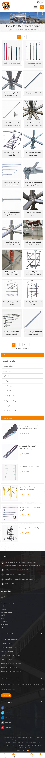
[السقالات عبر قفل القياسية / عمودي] (12, 290)
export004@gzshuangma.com (25, 579)
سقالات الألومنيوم (8, 366)
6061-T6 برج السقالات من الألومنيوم (29, 528)
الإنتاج (2, 606)
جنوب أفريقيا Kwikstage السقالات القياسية (11, 333)
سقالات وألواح (7, 376)
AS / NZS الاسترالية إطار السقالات (29, 466)
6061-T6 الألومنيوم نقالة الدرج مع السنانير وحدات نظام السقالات (28, 427)
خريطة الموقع (5, 624)
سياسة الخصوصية (6, 612)
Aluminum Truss (34, 742)
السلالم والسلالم (7, 381)
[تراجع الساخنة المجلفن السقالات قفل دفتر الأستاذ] (12, 230)
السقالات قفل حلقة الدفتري (10, 639)
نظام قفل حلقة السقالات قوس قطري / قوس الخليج (12, 124)
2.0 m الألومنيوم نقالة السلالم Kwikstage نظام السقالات (27, 447)
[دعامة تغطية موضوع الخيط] (12, 51)
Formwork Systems (34, 745)
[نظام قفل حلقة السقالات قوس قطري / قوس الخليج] (12, 110)
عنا (2, 600)
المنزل (3, 597)
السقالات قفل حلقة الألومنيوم (11, 663)
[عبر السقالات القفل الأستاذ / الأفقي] (33, 290)
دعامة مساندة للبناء (7, 651)
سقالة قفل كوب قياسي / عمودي (33, 214)
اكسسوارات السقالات (9, 386)
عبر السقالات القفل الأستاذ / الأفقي (33, 303)
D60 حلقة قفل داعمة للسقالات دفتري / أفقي (12, 273)
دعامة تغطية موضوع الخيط (12, 63)
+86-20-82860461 (19, 574)
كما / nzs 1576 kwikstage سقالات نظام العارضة (12, 214)
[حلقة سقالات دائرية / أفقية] (33, 81)
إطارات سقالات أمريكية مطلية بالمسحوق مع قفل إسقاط (28, 488)
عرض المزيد (23, 433)
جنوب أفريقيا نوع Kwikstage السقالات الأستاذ (33, 333)
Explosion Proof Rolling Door (15, 745)
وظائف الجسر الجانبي (9, 401)
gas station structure (20, 742)
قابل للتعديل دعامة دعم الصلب (11, 647)
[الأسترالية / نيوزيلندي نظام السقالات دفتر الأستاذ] (12, 170)
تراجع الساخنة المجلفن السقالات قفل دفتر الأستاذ (12, 243)
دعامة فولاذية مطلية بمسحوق (11, 655)
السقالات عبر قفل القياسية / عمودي (12, 303)
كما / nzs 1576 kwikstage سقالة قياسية (33, 154)
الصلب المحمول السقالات (10, 396)
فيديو (2, 618)
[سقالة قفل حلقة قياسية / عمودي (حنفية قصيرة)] (12, 81)
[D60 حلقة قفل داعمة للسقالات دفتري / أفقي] (12, 260)
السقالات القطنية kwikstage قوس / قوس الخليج (33, 184)
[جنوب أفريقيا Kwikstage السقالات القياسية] (12, 319)
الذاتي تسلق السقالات (9, 410)
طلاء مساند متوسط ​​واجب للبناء (33, 64)
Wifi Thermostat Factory (22, 747)
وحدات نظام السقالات (9, 361)
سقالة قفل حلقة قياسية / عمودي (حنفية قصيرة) (12, 94)
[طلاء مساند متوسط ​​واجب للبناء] (33, 51)
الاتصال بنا (4, 621)
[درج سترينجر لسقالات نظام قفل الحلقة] (12, 140)
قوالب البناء (6, 405)
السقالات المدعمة (8, 391)
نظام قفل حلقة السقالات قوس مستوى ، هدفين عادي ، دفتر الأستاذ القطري (33, 124)
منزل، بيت (14, 29)
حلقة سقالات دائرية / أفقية (33, 93)
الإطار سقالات (7, 371)
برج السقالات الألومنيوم (9, 667)
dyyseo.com (29, 740)
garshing (13, 584)
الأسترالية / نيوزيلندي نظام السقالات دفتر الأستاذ (12, 184)
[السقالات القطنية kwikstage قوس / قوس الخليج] (33, 170)
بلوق (2, 627)
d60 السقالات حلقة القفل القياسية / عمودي (33, 243)
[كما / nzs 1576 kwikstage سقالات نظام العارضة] (12, 200)
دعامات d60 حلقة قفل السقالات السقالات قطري (33, 273)
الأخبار (3, 615)
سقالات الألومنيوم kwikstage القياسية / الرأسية (30, 509)
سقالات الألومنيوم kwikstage (11, 671)
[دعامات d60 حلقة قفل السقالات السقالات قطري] (33, 260)
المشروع (3, 609)
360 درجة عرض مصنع (8, 603)
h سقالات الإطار (6, 643)
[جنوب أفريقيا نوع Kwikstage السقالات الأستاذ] (33, 319)
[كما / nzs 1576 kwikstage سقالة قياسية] (33, 140)
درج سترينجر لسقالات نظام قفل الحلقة (11, 154)
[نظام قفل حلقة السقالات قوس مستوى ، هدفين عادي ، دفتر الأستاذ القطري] (33, 110)
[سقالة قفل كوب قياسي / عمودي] (33, 200)
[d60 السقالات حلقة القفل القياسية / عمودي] (33, 230)
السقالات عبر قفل (7, 659)
